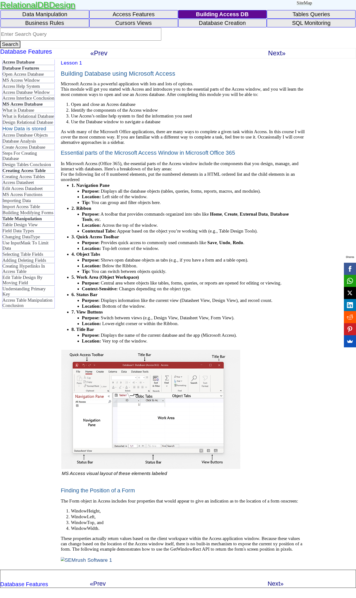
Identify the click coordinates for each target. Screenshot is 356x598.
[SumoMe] (350, 341)
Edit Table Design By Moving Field (22, 280)
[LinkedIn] (350, 305)
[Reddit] (350, 317)
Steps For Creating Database (19, 156)
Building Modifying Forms (27, 212)
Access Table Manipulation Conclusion (27, 303)
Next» (277, 53)
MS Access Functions (22, 194)
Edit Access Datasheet (22, 188)
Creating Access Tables (23, 176)
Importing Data (16, 200)
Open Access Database (23, 74)
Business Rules (44, 23)
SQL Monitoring (311, 23)
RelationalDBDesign (37, 4)
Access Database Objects (25, 135)
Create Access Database (23, 147)
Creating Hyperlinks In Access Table (23, 268)
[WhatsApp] (350, 281)
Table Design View (20, 224)
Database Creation (222, 23)
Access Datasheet (18, 182)
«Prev (99, 53)
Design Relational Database (27, 122)
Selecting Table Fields (22, 254)
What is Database (18, 110)
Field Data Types (18, 230)
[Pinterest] (350, 329)
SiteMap (304, 2)
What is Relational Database (28, 116)
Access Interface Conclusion (28, 98)
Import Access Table (21, 206)
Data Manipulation (44, 14)
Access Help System (21, 86)
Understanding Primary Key (24, 291)
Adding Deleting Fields (24, 260)
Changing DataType (21, 236)
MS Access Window (21, 80)
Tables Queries (311, 14)
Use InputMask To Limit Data (25, 245)
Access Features (134, 14)
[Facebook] (350, 269)
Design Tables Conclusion (26, 164)
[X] (350, 293)
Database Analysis (19, 141)
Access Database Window (26, 92)
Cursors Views (133, 23)
